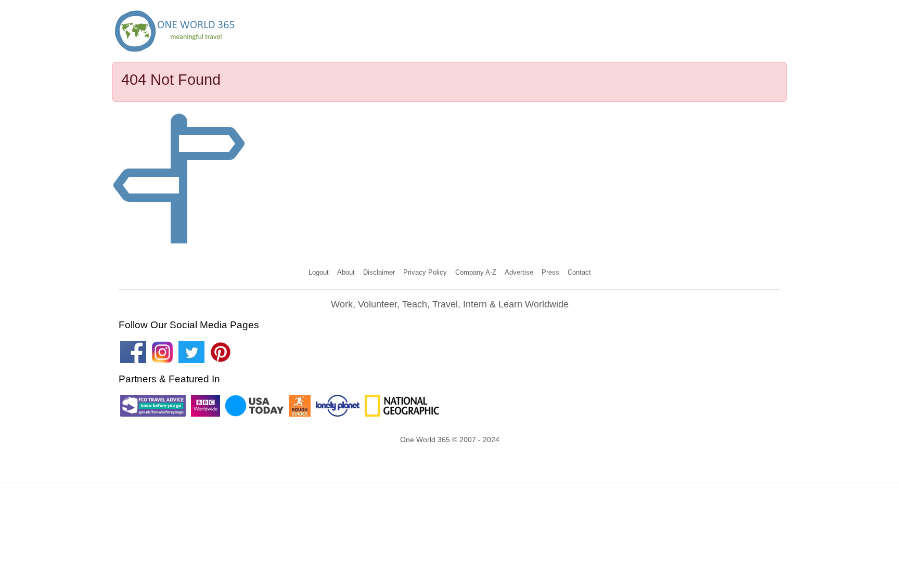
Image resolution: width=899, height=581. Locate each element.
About (346, 272)
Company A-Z (475, 272)
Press (550, 272)
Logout (319, 272)
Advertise (519, 272)
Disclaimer (379, 272)
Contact (579, 272)
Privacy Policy (425, 272)
